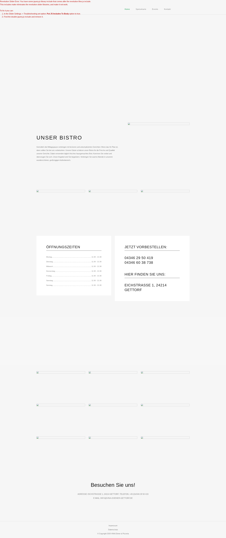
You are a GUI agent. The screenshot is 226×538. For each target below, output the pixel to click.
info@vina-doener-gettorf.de (116, 498)
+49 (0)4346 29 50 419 (138, 494)
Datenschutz (113, 530)
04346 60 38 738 (139, 262)
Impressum (113, 526)
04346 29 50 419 (139, 258)
